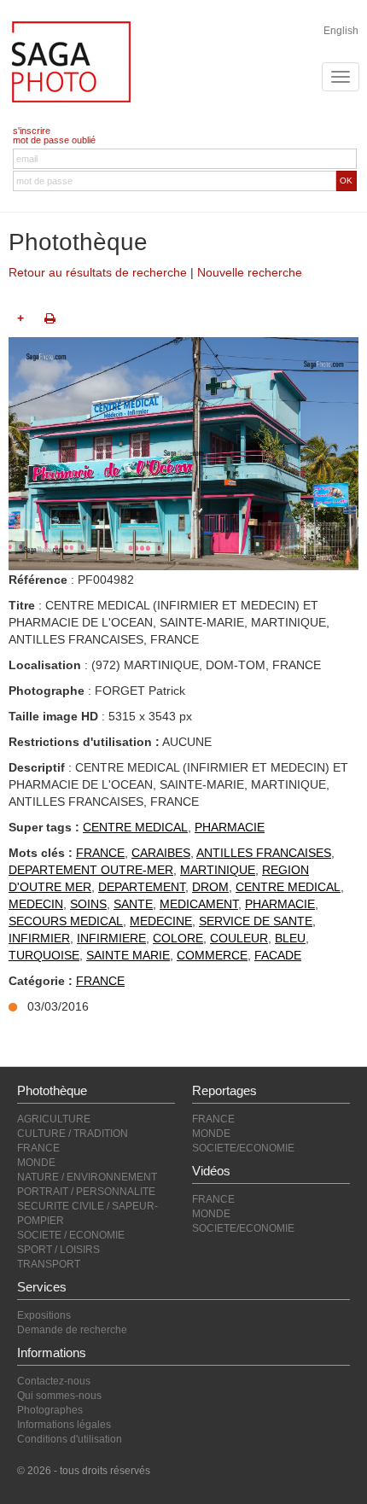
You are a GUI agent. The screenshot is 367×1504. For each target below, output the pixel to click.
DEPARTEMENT (141, 887)
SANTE (133, 904)
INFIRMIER (39, 938)
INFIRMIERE (111, 938)
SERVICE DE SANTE (255, 921)
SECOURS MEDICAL (66, 921)
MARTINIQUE (217, 870)
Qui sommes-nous (59, 1396)
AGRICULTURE (53, 1119)
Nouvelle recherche (249, 272)
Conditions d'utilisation (69, 1439)
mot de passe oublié (54, 140)
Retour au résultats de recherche (98, 272)
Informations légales (64, 1425)
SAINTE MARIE (128, 955)
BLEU (290, 938)
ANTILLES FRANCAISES (263, 853)
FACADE (277, 955)
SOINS (88, 904)
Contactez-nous (53, 1381)
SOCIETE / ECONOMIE (71, 1235)
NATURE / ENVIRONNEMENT (87, 1177)
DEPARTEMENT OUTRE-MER (91, 870)
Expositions (44, 1315)
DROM (210, 887)
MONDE (36, 1163)
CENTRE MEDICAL (135, 827)
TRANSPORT (48, 1264)
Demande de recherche (72, 1330)
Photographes (50, 1410)
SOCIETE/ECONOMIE (243, 1148)
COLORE (178, 938)
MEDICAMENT (199, 904)
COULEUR (239, 938)
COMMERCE (212, 955)
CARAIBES (160, 853)
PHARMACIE (230, 827)
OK (346, 180)
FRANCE (100, 853)
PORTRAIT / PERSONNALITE (86, 1192)
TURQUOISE (44, 955)
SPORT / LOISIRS (58, 1250)
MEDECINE (161, 921)
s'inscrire (31, 130)
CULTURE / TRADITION (72, 1134)
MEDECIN (36, 904)
